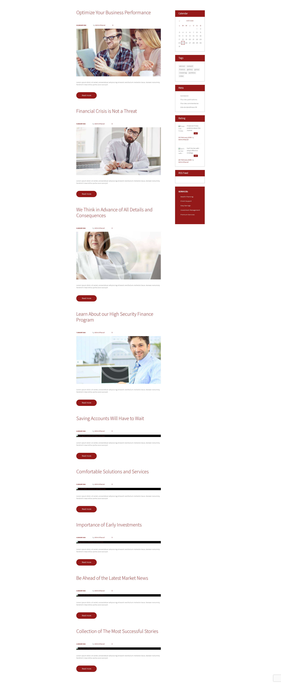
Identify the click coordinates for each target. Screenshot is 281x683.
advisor (182, 66)
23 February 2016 (185, 137)
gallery (189, 69)
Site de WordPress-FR (188, 107)
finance (182, 69)
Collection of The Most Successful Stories (117, 631)
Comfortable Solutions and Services (112, 471)
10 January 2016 (81, 25)
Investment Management (190, 210)
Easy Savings (185, 206)
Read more (86, 95)
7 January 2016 (80, 332)
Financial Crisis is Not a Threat (106, 111)
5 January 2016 (80, 484)
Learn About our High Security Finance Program (114, 317)
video (181, 76)
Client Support (186, 201)
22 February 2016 (185, 160)
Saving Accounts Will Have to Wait (110, 418)
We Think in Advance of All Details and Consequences (114, 212)
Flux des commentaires (189, 103)
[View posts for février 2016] (179, 20)
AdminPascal (100, 25)
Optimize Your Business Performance (113, 12)
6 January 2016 (80, 431)
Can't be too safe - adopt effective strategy (193, 150)
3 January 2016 (80, 591)
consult (190, 66)
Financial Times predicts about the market (193, 128)
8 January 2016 (80, 228)
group (197, 69)
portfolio (192, 73)
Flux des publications (188, 100)
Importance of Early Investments (109, 524)
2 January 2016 (80, 644)
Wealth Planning (186, 197)
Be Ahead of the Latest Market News (112, 578)
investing (183, 73)
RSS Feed (183, 172)
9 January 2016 (80, 124)
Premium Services (187, 215)
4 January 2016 (80, 537)
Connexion (184, 96)
